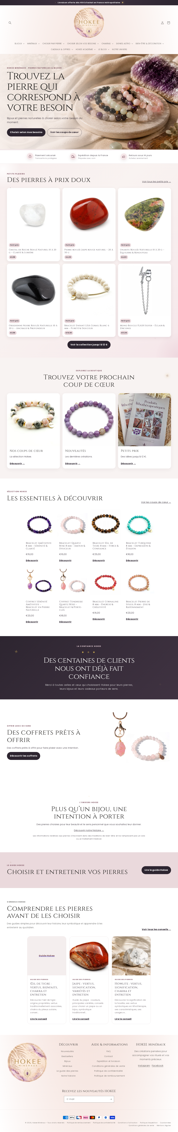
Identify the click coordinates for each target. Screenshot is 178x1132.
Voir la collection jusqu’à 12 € (89, 344)
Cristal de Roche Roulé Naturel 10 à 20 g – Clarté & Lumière (32, 251)
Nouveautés (67, 1051)
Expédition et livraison (108, 1061)
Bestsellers (67, 1056)
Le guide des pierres (67, 1071)
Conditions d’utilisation (128, 1123)
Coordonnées (165, 1123)
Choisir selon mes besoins (26, 132)
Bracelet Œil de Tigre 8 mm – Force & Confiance (105, 546)
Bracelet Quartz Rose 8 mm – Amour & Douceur (72, 546)
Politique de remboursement (109, 1075)
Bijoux (67, 1061)
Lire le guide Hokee (156, 870)
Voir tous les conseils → (156, 929)
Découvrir (32, 560)
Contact (108, 1056)
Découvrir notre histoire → (89, 830)
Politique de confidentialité (108, 1071)
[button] (10, 23)
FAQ (109, 1051)
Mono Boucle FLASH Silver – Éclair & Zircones (142, 327)
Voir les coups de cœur (64, 132)
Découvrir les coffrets (23, 755)
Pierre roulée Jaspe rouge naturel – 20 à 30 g (88, 251)
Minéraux (67, 1066)
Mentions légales (164, 1125)
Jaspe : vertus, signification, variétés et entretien (84, 989)
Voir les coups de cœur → (156, 502)
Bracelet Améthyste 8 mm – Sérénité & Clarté (39, 546)
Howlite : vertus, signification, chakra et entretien (128, 989)
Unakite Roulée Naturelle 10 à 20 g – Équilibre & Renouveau (142, 251)
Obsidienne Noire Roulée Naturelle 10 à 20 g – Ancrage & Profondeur (33, 327)
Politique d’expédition (149, 1123)
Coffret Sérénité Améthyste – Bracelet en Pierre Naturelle (38, 605)
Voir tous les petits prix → (156, 181)
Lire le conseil (38, 1019)
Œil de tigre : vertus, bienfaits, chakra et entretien (44, 989)
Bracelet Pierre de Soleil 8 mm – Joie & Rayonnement (138, 604)
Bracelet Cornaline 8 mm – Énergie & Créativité (106, 604)
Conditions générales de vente (108, 1066)
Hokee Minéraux (38, 1123)
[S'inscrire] (111, 1099)
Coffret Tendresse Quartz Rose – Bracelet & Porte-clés (71, 605)
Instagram (144, 1065)
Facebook (157, 1065)
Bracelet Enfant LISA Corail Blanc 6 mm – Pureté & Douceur (86, 327)
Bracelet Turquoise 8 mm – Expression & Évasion (138, 546)
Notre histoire (68, 1075)
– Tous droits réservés (55, 1123)
